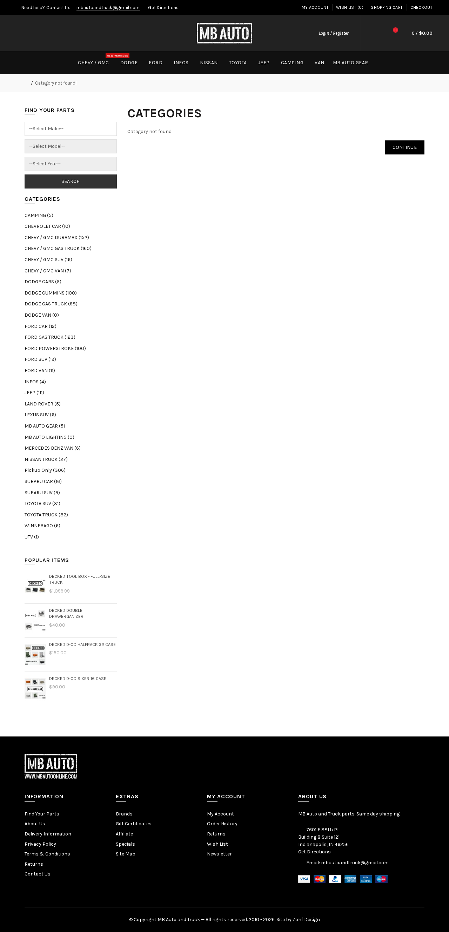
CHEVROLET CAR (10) (47, 226)
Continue (405, 147)
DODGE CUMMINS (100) (51, 293)
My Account (315, 7)
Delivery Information (48, 834)
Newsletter (219, 854)
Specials (125, 844)
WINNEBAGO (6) (42, 526)
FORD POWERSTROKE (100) (55, 348)
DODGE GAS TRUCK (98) (51, 304)
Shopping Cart (387, 7)
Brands (124, 814)
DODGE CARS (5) (43, 282)
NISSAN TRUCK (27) (46, 459)
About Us (35, 824)
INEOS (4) (35, 382)
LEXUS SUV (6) (40, 415)
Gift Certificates (134, 824)
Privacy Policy (40, 844)
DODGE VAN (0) (42, 315)
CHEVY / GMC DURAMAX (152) (57, 237)
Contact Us (38, 874)
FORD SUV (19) (40, 359)
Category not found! (55, 83)
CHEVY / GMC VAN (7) (48, 271)
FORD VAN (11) (40, 371)
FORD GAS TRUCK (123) (50, 337)
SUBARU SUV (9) (42, 493)
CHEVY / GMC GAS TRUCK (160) (58, 248)
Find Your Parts (42, 814)
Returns (34, 864)
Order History (222, 824)
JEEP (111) (34, 393)
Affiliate (124, 834)
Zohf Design (306, 920)
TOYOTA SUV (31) (42, 504)
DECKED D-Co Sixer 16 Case (77, 678)
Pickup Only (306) (45, 470)
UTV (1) (32, 537)
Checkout (421, 7)
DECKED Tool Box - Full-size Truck (79, 579)
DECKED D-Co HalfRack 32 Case (82, 644)
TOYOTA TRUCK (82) (46, 515)
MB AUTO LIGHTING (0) (49, 437)
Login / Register (333, 33)
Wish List (217, 844)
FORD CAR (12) (40, 326)
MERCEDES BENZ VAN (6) (53, 448)
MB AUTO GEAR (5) (45, 426)
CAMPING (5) (39, 215)
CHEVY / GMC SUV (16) (48, 260)
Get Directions (163, 7)
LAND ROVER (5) (43, 404)
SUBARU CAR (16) (43, 481)
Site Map (125, 854)
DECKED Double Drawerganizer (66, 613)
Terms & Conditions (47, 854)
